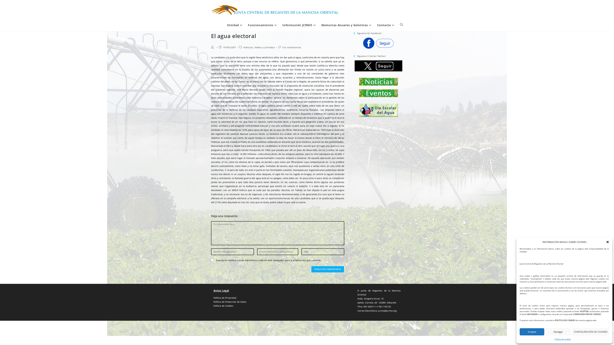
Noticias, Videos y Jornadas (259, 47)
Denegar (558, 331)
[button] (607, 242)
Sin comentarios (291, 47)
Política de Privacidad (224, 297)
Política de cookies (563, 339)
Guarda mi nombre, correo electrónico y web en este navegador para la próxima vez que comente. (268, 260)
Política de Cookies (223, 305)
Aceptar (532, 331)
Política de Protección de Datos (229, 301)
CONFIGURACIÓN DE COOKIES (590, 331)
